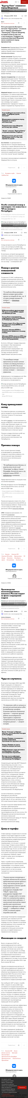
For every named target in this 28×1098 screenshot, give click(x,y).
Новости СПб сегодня (7, 556)
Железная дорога (5, 1055)
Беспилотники (10, 560)
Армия (3, 560)
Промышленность (6, 1058)
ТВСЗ (22, 629)
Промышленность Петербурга (9, 1056)
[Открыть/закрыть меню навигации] (15, 2)
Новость (18, 173)
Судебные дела (5, 175)
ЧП (24, 556)
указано (9, 420)
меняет (18, 528)
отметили (15, 300)
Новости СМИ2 (6, 198)
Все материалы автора (7, 23)
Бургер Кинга (14, 47)
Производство (5, 1060)
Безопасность (19, 560)
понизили (22, 539)
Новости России (17, 1058)
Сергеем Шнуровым (8, 53)
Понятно (22, 1087)
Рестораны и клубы (10, 173)
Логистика (9, 558)
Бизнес (15, 1051)
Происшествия (18, 556)
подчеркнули (7, 475)
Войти (24, 2)
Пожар (3, 558)
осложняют (11, 514)
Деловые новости (6, 1053)
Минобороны (17, 558)
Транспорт (14, 1053)
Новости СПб (15, 554)
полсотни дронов (18, 508)
